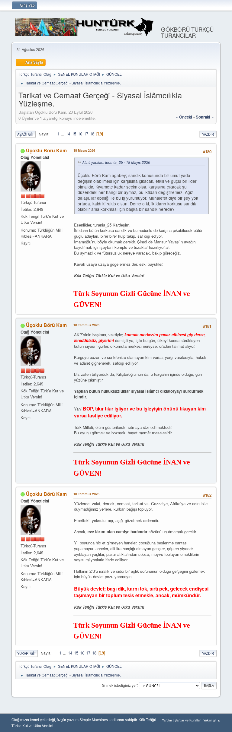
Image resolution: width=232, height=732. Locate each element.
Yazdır (208, 134)
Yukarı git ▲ (212, 720)
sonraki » (205, 117)
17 (86, 134)
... (63, 134)
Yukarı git (26, 653)
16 (80, 134)
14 (68, 134)
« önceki (184, 117)
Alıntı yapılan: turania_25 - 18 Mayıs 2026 (116, 162)
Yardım (167, 720)
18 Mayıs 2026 (84, 150)
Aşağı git (25, 134)
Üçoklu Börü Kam (46, 150)
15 (74, 134)
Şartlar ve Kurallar (188, 720)
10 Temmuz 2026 (86, 325)
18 (92, 134)
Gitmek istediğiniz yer (119, 684)
